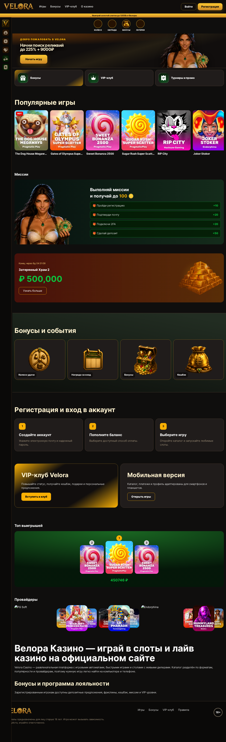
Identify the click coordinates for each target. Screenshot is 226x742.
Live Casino (5, 67)
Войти (189, 6)
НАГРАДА (112, 30)
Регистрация (210, 6)
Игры (42, 6)
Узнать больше (32, 290)
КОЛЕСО (98, 30)
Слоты (5, 58)
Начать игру (33, 59)
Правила (183, 709)
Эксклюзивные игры (5, 50)
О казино (87, 6)
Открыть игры (141, 496)
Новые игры (5, 41)
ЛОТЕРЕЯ (140, 30)
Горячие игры (5, 32)
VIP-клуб (71, 6)
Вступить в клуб (36, 496)
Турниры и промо (183, 78)
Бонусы (55, 6)
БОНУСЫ (126, 30)
